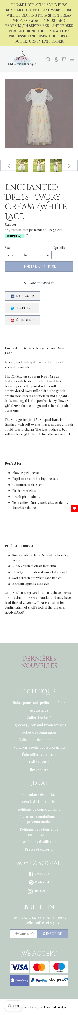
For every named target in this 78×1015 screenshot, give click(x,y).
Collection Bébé (39, 717)
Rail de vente (39, 762)
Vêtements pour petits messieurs (39, 747)
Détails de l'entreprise (39, 801)
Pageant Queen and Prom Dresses (39, 725)
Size (7, 248)
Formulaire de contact (39, 794)
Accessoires (39, 710)
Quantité (59, 248)
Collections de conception (39, 739)
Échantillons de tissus (39, 754)
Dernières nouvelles (39, 662)
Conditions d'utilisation (39, 842)
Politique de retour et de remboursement (39, 832)
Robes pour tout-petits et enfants (39, 702)
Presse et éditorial (39, 849)
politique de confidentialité (39, 809)
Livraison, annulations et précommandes (39, 819)
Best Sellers (39, 769)
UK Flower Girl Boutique (53, 1007)
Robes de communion (39, 732)
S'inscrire (52, 934)
